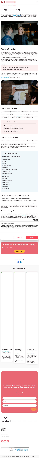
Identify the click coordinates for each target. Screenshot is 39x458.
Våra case (14, 421)
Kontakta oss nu (19, 251)
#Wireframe (33, 353)
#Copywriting (17, 353)
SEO (21, 116)
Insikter (5, 5)
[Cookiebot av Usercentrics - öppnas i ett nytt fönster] (33, 220)
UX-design (14, 15)
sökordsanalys (9, 201)
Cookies (32, 456)
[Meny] (37, 2)
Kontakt (36, 421)
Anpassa (18, 237)
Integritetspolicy (27, 456)
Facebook (18, 261)
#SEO (5, 351)
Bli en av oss (30, 421)
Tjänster (19, 421)
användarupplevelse (5, 77)
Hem (2, 5)
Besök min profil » (20, 394)
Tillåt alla (31, 237)
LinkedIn (21, 261)
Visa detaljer (33, 234)
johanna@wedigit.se (20, 392)
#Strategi (7, 351)
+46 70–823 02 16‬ (20, 390)
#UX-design (29, 353)
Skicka (33, 409)
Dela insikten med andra (20, 259)
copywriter (24, 215)
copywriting (19, 15)
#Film (3, 351)
